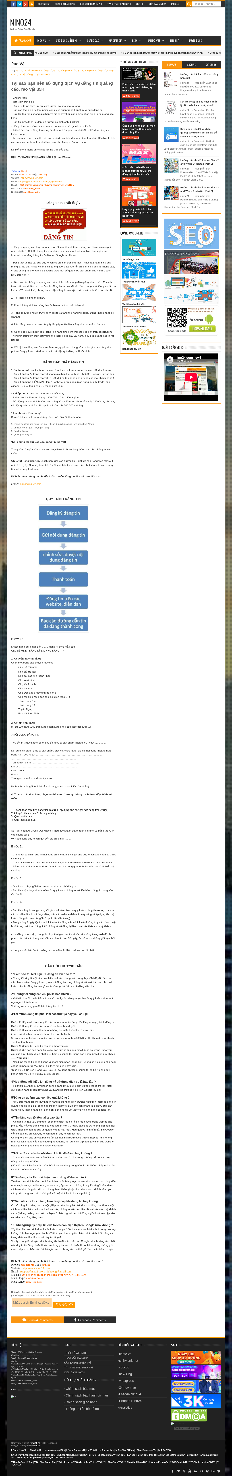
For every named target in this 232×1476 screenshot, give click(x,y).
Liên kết (174, 40)
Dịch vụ (41, 40)
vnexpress (126, 1381)
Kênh (135, 40)
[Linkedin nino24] (196, 1471)
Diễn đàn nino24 (157, 4)
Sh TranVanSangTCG (206, 1455)
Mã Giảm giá (115, 40)
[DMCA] (189, 1421)
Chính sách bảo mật (80, 1389)
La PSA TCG (164, 1450)
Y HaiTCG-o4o (75, 1462)
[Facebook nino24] (13, 4)
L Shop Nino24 (18, 1450)
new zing (125, 1374)
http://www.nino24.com (32, 178)
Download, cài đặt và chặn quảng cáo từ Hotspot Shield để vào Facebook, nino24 (198, 132)
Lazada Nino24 (130, 1394)
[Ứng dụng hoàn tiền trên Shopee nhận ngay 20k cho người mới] (139, 189)
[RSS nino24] (31, 4)
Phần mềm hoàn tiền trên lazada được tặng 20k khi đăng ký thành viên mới (136, 170)
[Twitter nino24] (19, 4)
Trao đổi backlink (65, 4)
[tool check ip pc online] (139, 322)
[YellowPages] (177, 1424)
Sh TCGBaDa (18, 1457)
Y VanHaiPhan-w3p (158, 1462)
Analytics (125, 1407)
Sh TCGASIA (66, 1457)
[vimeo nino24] (219, 1471)
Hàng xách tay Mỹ (131, 349)
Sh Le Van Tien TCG (45, 1455)
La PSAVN (91, 1450)
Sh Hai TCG (90, 1455)
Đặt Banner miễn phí (91, 4)
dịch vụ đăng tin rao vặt (64, 70)
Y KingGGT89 (209, 1462)
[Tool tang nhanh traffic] (139, 300)
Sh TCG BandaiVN (107, 1455)
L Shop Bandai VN (75, 1450)
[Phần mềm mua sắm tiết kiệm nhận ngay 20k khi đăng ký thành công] (139, 71)
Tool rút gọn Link (130, 259)
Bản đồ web (154, 40)
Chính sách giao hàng (81, 1402)
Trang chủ (43, 4)
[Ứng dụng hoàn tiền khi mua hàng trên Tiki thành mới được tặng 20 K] (139, 106)
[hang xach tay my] (139, 345)
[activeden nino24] (207, 1471)
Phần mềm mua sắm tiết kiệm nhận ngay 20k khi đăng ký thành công (139, 87)
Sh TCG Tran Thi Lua (150, 1455)
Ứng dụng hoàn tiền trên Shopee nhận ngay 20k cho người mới (137, 212)
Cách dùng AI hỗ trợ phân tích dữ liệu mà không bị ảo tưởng (50, 53)
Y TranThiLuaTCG (93, 1462)
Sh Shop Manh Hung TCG (70, 1455)
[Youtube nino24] (190, 1471)
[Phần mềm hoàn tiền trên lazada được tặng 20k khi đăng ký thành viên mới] (139, 147)
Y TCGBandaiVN (178, 1462)
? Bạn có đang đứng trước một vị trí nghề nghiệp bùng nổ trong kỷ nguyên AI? (127, 53)
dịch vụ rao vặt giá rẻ (42, 70)
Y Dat (30, 1462)
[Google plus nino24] (25, 4)
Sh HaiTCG (188, 1455)
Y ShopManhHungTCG (136, 1462)
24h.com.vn (127, 1387)
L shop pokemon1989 (54, 1450)
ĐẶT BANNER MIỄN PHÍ (77, 1362)
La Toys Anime (106, 1450)
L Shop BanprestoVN (145, 1450)
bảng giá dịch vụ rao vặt (38, 74)
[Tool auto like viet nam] (139, 278)
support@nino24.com (29, 181)
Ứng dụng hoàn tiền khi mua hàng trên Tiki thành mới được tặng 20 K (138, 129)
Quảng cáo (93, 40)
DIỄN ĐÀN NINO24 (74, 1372)
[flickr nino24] (201, 1471)
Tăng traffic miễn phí (119, 4)
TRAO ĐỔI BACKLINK (76, 1357)
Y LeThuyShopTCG (113, 1462)
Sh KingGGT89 (34, 1457)
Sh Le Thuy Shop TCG (22, 1455)
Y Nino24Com (18, 1462)
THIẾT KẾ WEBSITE (75, 1353)
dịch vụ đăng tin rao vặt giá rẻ (91, 70)
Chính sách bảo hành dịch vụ (87, 1395)
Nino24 (21, 22)
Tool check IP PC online (134, 326)
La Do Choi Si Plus (124, 1450)
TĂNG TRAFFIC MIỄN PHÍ (78, 1367)
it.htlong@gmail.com (52, 181)
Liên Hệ (139, 4)
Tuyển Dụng (195, 40)
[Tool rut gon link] (139, 255)
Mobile (175, 4)
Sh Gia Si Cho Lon (171, 1455)
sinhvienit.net (128, 1360)
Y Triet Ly (62, 1462)
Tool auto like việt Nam (134, 281)
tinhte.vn (125, 1354)
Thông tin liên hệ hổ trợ (82, 1409)
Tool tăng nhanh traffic (133, 304)
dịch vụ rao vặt (23, 70)
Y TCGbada (194, 1462)
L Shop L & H (34, 1450)
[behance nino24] (213, 1471)
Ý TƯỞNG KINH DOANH (133, 62)
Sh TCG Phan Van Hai (128, 1455)
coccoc (124, 1367)
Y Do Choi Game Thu (44, 1462)
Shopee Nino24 (130, 1401)
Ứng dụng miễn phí (66, 40)
